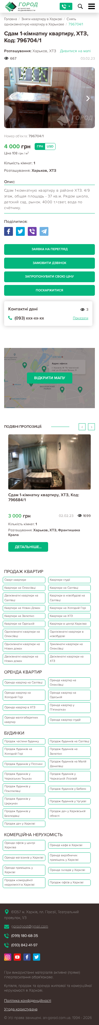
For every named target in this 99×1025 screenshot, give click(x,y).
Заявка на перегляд (50, 249)
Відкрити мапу (49, 378)
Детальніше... (28, 547)
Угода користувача (20, 1009)
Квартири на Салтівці (64, 588)
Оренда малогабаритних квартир (21, 720)
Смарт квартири (15, 580)
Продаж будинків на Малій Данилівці (68, 764)
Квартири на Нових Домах (22, 608)
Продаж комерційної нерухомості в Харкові (19, 882)
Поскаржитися (49, 290)
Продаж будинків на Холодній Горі (18, 751)
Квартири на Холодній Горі (68, 608)
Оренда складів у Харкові (67, 870)
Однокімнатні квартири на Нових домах (22, 646)
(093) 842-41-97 (24, 945)
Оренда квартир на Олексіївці (63, 682)
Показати (80, 318)
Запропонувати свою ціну (49, 276)
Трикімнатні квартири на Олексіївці (66, 646)
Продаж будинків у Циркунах (17, 801)
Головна (10, 19)
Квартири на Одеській (19, 623)
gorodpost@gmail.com (29, 926)
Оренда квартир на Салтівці (23, 682)
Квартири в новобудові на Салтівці (67, 598)
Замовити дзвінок (49, 263)
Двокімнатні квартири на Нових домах (21, 659)
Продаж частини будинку (21, 741)
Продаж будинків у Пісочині (23, 764)
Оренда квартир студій (65, 720)
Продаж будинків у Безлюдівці (17, 813)
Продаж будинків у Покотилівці (17, 788)
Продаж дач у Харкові (19, 823)
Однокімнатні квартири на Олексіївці (22, 634)
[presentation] (11, 97)
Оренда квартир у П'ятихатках (62, 707)
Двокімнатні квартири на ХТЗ (67, 659)
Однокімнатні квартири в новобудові (67, 634)
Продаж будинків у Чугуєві (68, 801)
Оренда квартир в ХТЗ (19, 707)
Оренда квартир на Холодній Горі (17, 695)
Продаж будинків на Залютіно (64, 751)
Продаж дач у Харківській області (68, 813)
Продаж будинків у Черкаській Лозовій (63, 776)
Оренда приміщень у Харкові (18, 870)
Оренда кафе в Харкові (66, 845)
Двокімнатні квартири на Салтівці (21, 598)
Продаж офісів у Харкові (66, 882)
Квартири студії (60, 580)
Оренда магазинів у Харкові (23, 857)
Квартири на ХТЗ (61, 616)
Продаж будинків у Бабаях (68, 789)
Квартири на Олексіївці (19, 588)
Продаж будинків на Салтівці (69, 741)
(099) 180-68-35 (24, 935)
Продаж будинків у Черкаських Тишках (18, 776)
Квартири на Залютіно (19, 616)
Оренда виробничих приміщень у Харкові (64, 858)
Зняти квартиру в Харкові (41, 19)
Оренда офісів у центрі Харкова (19, 845)
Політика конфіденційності (27, 1000)
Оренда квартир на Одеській (63, 695)
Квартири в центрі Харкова (68, 623)
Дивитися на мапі (75, 51)
